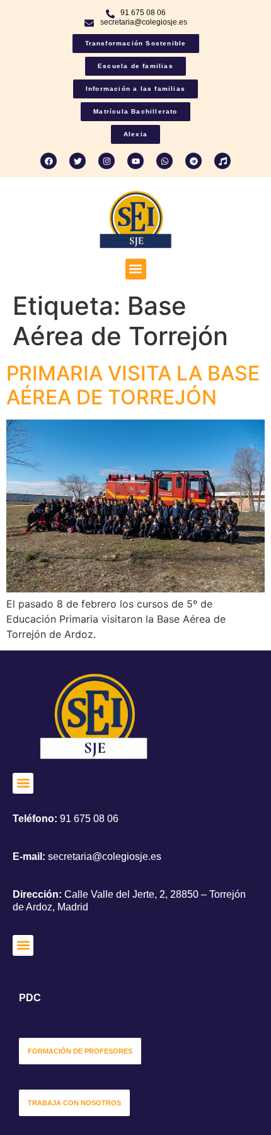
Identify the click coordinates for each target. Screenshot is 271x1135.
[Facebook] (48, 161)
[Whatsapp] (164, 161)
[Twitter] (77, 161)
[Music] (222, 161)
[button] (135, 269)
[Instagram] (106, 161)
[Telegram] (193, 161)
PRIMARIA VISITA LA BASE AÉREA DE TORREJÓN (133, 385)
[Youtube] (135, 161)
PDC (30, 997)
